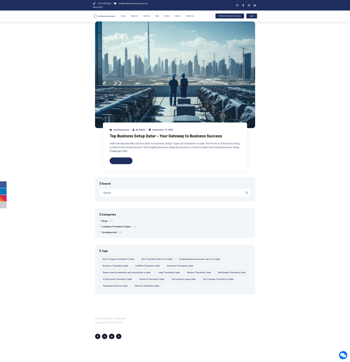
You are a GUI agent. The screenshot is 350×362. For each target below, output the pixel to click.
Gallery (177, 16)
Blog (157, 16)
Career (166, 16)
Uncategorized (121, 129)
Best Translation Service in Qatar (156, 259)
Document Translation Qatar (180, 266)
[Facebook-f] (97, 336)
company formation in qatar (118, 226)
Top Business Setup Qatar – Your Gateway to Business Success (166, 135)
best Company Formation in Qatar (118, 259)
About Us (134, 16)
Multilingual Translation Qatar (232, 272)
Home (123, 16)
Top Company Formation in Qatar (218, 279)
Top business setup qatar (183, 279)
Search (106, 183)
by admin (140, 129)
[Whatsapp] (118, 336)
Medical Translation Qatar (199, 272)
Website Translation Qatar (147, 286)
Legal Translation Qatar (169, 272)
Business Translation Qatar (115, 266)
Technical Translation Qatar (151, 279)
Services (146, 16)
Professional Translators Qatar (117, 279)
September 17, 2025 (162, 129)
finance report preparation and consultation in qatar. (127, 272)
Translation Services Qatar (115, 286)
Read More (119, 160)
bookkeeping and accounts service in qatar (199, 259)
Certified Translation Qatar (147, 266)
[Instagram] (104, 336)
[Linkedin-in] (111, 336)
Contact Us (190, 16)
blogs (107, 221)
